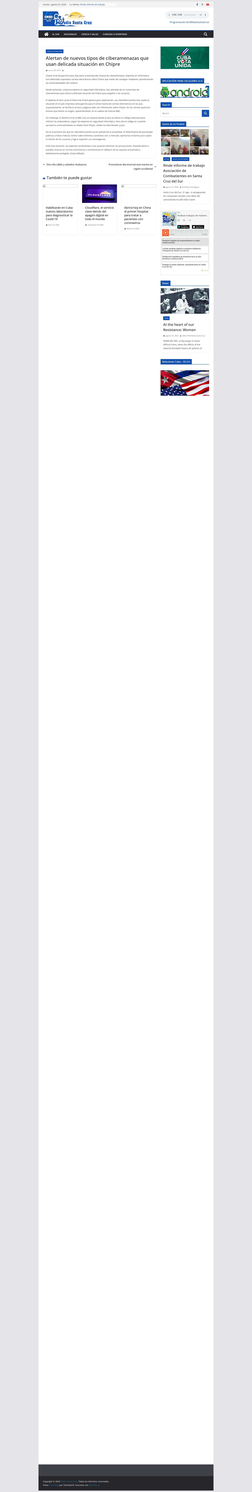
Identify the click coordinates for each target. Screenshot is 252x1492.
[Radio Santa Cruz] (46, 34)
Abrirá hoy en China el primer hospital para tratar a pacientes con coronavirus (137, 215)
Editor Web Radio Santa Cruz (193, 335)
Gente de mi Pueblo (180, 159)
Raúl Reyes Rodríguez (190, 187)
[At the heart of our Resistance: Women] (185, 301)
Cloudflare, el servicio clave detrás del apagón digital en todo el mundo (99, 213)
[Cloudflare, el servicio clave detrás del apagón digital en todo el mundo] (99, 186)
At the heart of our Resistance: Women (179, 327)
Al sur (55, 34)
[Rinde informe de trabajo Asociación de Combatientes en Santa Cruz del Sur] (185, 142)
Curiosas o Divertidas (115, 34)
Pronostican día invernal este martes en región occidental (131, 166)
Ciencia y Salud (89, 34)
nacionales (70, 34)
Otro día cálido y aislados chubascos (66, 164)
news (166, 318)
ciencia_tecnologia (54, 51)
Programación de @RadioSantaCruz (189, 22)
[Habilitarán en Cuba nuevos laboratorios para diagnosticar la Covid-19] (60, 186)
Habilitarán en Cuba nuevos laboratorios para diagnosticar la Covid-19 (59, 213)
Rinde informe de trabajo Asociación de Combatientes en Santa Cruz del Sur (184, 173)
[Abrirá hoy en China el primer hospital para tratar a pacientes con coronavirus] (138, 186)
